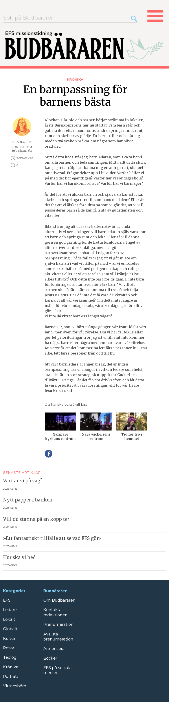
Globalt (10, 628)
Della (48, 454)
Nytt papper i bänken (28, 500)
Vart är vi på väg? (22, 481)
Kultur (9, 638)
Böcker (50, 658)
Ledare (10, 609)
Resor (8, 648)
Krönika (75, 79)
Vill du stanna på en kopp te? (36, 519)
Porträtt (10, 676)
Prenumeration (58, 624)
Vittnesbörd (14, 686)
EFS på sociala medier (57, 670)
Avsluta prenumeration (58, 637)
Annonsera (54, 648)
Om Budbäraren (59, 600)
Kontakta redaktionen (55, 612)
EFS (7, 600)
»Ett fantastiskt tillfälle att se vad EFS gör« (52, 538)
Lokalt (9, 619)
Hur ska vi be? (19, 557)
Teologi (10, 657)
